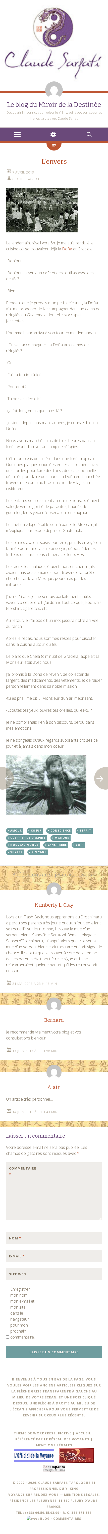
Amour (16, 830)
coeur (36, 830)
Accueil (83, 1433)
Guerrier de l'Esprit (28, 838)
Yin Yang (39, 852)
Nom (15, 1238)
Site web (17, 1274)
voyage (16, 852)
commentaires (67, 1519)
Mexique (62, 838)
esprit (85, 830)
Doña (67, 249)
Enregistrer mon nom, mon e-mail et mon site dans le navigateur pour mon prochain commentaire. (22, 1313)
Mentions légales (54, 1445)
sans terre (57, 845)
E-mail (17, 1256)
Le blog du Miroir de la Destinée (54, 105)
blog (45, 1519)
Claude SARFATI (26, 179)
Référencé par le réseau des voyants (52, 1439)
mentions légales (81, 1495)
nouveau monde (24, 845)
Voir (80, 845)
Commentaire (19, 1171)
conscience (60, 830)
